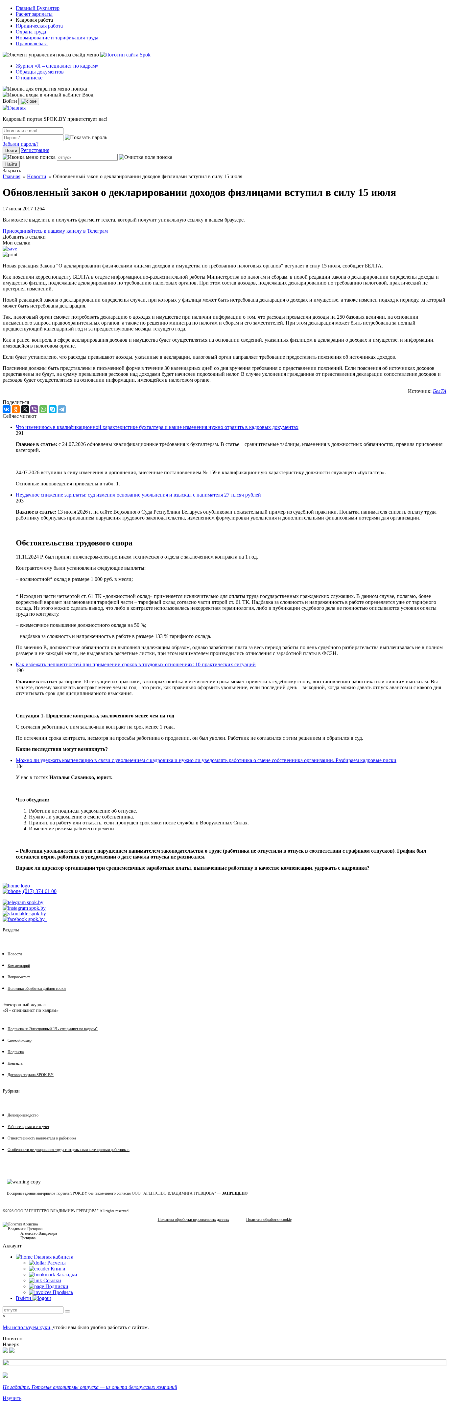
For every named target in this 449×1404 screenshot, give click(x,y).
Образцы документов (40, 71)
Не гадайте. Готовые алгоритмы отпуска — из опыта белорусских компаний (90, 1387)
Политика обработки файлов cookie (37, 988)
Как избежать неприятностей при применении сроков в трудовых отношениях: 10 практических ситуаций (136, 664)
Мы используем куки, (28, 1327)
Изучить (12, 1398)
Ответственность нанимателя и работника (42, 1138)
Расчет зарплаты (34, 14)
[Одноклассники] (16, 409)
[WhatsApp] (43, 409)
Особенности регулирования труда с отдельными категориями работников (69, 1149)
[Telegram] (62, 409)
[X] (25, 409)
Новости (36, 176)
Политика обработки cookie (269, 1219)
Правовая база (32, 43)
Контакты (15, 1063)
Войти (11, 150)
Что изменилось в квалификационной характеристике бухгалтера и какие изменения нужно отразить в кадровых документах (157, 427)
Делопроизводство (23, 1115)
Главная (11, 176)
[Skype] (53, 409)
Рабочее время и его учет (28, 1126)
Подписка (16, 1052)
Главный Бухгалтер (37, 8)
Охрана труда (31, 31)
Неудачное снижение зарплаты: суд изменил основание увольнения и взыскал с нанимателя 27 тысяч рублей (138, 495)
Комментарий (19, 965)
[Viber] (34, 409)
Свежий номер (20, 1040)
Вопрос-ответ (19, 977)
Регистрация (35, 150)
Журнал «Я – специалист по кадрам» (57, 66)
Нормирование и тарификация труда (57, 37)
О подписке (29, 77)
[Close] (28, 101)
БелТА (439, 391)
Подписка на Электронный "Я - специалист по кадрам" (53, 1029)
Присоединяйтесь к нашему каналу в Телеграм (55, 231)
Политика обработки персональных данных (193, 1219)
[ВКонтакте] (7, 409)
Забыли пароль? (20, 144)
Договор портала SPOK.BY (31, 1075)
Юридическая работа (39, 26)
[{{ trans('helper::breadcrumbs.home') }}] (16, 885)
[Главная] (14, 108)
